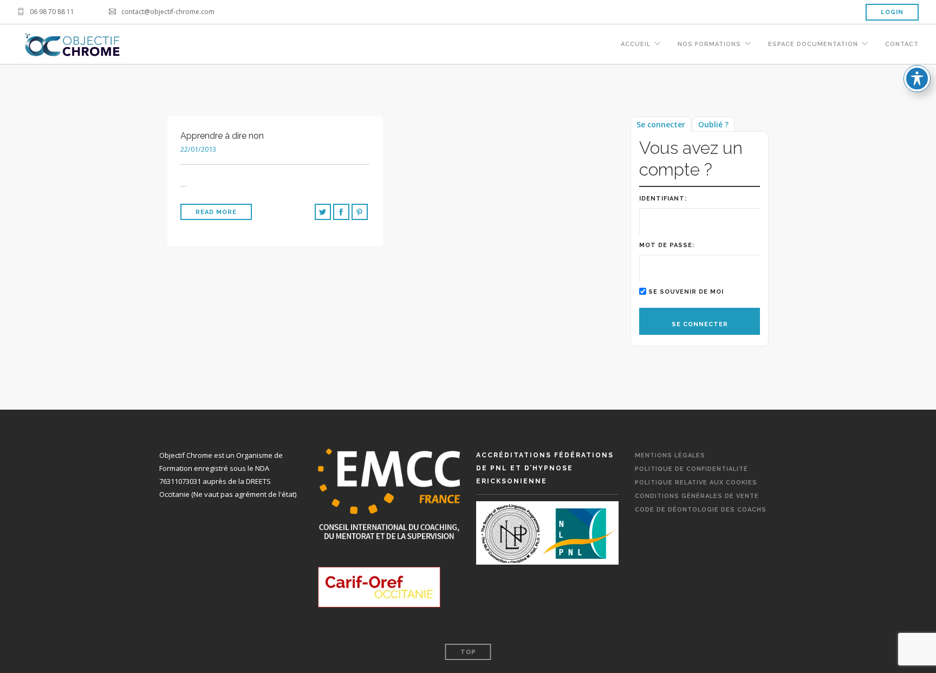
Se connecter (660, 124)
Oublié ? (713, 124)
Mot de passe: (666, 245)
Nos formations (709, 44)
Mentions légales (670, 455)
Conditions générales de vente (697, 496)
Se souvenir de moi (686, 291)
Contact (902, 44)
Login (892, 12)
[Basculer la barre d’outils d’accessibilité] (917, 79)
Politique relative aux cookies (696, 482)
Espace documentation (813, 44)
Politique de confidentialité (691, 469)
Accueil (636, 44)
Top (468, 652)
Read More (216, 212)
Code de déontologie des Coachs (700, 509)
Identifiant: (663, 198)
